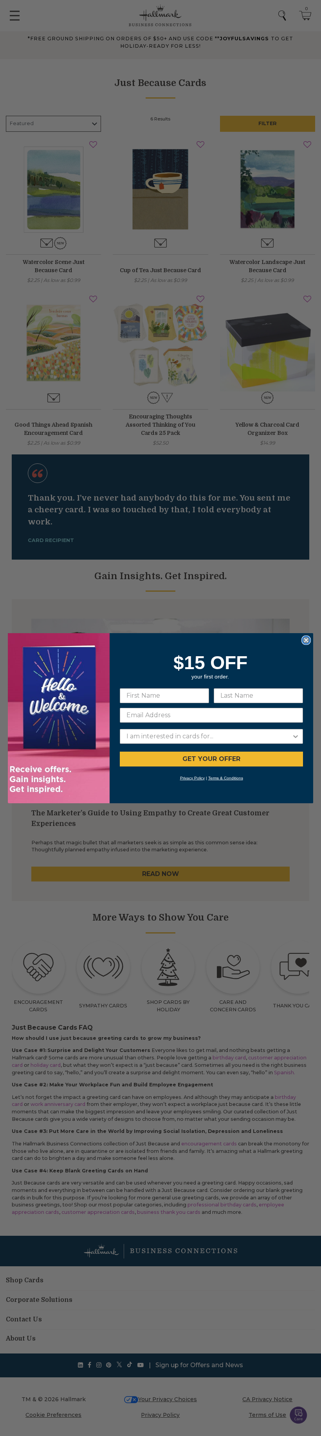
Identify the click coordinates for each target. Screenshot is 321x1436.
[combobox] (209, 736)
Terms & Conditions (225, 778)
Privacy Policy (192, 778)
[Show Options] (295, 736)
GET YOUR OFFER (211, 759)
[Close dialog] (306, 640)
